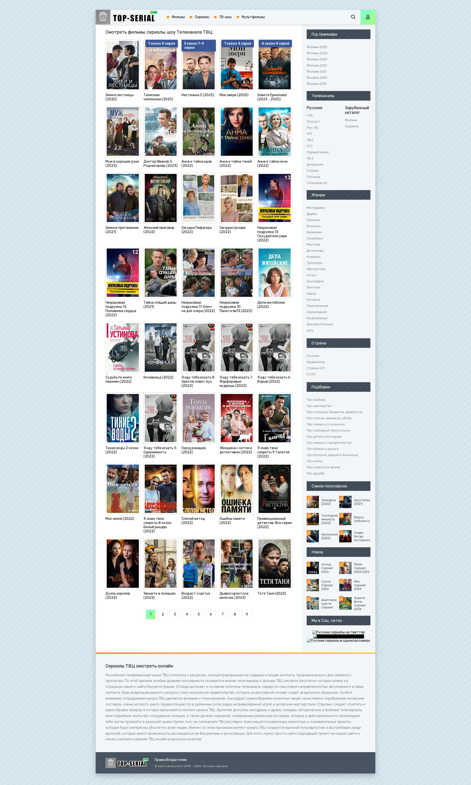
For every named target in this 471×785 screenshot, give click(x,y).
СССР (311, 374)
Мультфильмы (253, 17)
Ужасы (311, 293)
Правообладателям (171, 760)
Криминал (314, 232)
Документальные (320, 324)
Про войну (315, 461)
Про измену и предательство (329, 443)
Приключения (317, 306)
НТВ (310, 115)
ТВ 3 (310, 158)
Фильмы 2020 (317, 77)
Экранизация (317, 312)
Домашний (315, 164)
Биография (315, 281)
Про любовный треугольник (328, 430)
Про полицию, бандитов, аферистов (334, 412)
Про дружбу (316, 473)
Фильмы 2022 (317, 65)
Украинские (316, 362)
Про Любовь (316, 400)
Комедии (313, 257)
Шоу (310, 330)
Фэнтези (313, 287)
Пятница (313, 177)
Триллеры (314, 263)
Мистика (313, 244)
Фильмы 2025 (317, 47)
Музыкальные (317, 318)
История (313, 299)
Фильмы (351, 120)
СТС (310, 146)
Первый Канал (318, 152)
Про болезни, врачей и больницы (332, 455)
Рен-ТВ (312, 128)
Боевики (313, 220)
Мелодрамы (316, 207)
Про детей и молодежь (324, 436)
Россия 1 (313, 121)
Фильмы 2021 (317, 71)
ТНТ (309, 134)
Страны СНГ (316, 368)
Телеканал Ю (317, 183)
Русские (313, 356)
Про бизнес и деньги (323, 449)
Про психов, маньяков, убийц (329, 418)
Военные (314, 226)
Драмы (312, 214)
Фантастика (316, 269)
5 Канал (313, 170)
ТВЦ (310, 140)
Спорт (311, 275)
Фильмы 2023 (317, 59)
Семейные (315, 238)
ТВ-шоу (225, 17)
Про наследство (319, 406)
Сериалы (352, 126)
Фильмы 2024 (317, 53)
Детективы (315, 250)
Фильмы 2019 (317, 84)
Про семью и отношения (326, 424)
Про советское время (323, 467)
